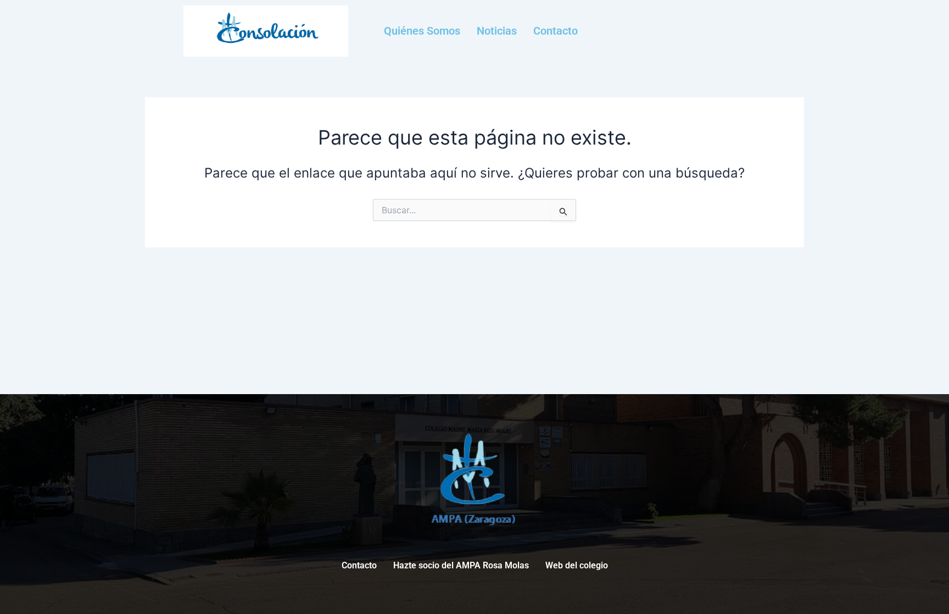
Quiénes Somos (422, 30)
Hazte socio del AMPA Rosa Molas (461, 565)
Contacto (555, 30)
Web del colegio (576, 565)
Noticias (497, 30)
